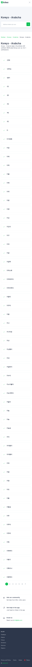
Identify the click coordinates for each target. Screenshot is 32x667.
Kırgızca (3, 648)
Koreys (9, 37)
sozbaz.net (5, 663)
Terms (14, 660)
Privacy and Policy (6, 660)
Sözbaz (3, 37)
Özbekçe (3, 634)
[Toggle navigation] (29, 2)
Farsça (3, 640)
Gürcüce (3, 645)
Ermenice (3, 642)
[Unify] (4, 2)
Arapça (3, 637)
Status (20, 660)
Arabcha (15, 37)
